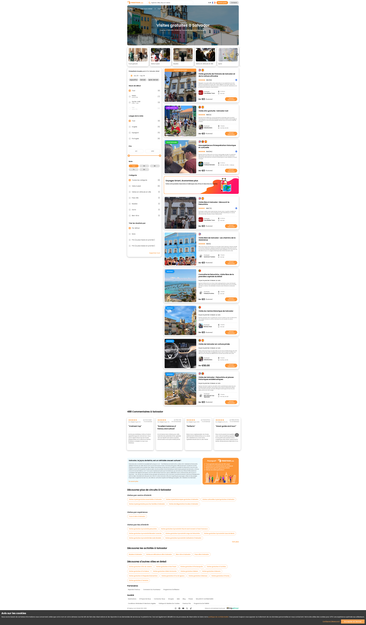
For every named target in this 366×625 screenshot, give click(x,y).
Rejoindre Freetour (134, 589)
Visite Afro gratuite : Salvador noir (213, 111)
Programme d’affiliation (171, 589)
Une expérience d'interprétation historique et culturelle (217, 146)
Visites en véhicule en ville (146, 192)
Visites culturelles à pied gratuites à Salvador (218, 499)
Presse (191, 599)
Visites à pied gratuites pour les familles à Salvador (147, 504)
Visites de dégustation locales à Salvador (183, 504)
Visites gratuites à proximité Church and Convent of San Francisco (184, 529)
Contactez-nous (159, 599)
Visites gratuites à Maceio (211, 571)
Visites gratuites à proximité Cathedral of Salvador (183, 538)
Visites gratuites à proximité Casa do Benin (219, 533)
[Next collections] (237, 54)
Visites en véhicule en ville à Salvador (159, 554)
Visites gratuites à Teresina (138, 580)
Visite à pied (146, 186)
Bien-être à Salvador (183, 554)
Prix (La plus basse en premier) (143, 246)
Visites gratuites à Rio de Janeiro (140, 567)
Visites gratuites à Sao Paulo (166, 567)
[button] (138, 56)
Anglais (146, 127)
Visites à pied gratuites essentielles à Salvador (145, 499)
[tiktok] (191, 608)
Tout (133, 166)
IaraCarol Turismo (209, 257)
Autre (146, 210)
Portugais (146, 139)
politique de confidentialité (218, 617)
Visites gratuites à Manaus (198, 576)
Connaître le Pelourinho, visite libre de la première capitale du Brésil (216, 275)
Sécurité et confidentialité (204, 599)
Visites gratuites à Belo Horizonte (165, 571)
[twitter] (187, 608)
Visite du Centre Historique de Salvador (216, 311)
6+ (144, 170)
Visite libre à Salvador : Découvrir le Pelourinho (214, 203)
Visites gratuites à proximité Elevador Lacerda (145, 533)
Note (133, 234)
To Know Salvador (209, 164)
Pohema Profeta (209, 293)
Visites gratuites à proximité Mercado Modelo (145, 538)
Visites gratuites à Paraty (220, 576)
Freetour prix (187, 603)
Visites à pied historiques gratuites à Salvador (182, 499)
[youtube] (183, 608)
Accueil (132, 9)
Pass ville (146, 198)
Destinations (132, 599)
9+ (144, 166)
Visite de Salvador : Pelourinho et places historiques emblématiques (216, 378)
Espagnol (146, 133)
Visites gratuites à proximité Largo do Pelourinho (182, 533)
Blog (184, 599)
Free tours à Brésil (146, 9)
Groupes (171, 599)
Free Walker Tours (209, 93)
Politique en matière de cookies (169, 603)
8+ (155, 166)
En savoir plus (133, 481)
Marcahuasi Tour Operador (209, 396)
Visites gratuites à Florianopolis (191, 567)
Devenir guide (222, 2)
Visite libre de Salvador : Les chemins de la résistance (217, 239)
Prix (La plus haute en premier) (143, 240)
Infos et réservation (231, 99)
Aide (178, 599)
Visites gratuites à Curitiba (216, 567)
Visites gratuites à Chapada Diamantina (143, 576)
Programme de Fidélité (201, 603)
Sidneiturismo (208, 127)
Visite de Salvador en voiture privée (214, 344)
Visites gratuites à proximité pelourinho (143, 529)
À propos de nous (145, 599)
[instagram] (175, 608)
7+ (134, 170)
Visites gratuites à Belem (189, 571)
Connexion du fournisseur (151, 589)
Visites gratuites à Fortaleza (139, 571)
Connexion (234, 2)
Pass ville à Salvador (202, 554)
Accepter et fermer (353, 621)
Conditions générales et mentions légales (142, 603)
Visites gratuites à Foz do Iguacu (173, 576)
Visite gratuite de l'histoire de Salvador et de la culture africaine (217, 75)
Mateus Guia (208, 326)
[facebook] (179, 608)
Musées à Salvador (135, 554)
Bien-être (146, 216)
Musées (146, 204)
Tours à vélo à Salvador (137, 516)
